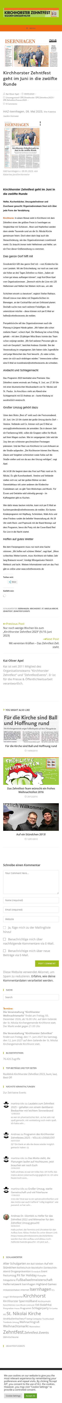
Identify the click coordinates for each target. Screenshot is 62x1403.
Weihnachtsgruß (29, 1322)
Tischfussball (48, 1318)
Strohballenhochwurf (14, 1318)
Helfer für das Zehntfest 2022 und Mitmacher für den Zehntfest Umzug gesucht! (32, 1219)
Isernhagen (23, 608)
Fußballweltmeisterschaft (34, 1280)
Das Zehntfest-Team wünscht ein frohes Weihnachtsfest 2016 (31, 790)
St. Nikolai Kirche (50, 608)
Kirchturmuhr (44, 1301)
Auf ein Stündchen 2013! (31, 834)
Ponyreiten (8, 1308)
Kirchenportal (16, 1296)
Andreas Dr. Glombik (22, 1215)
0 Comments (11, 104)
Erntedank (36, 1271)
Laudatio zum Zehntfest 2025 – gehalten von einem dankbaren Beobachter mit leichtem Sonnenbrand (32, 1107)
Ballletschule (24, 1267)
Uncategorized (12, 97)
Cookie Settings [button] (13, 1395)
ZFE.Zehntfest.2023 (44, 97)
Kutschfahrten (9, 1305)
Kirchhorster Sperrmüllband (20, 1301)
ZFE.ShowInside (27, 97)
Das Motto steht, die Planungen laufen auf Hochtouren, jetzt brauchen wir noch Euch (32, 1162)
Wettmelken (34, 1326)
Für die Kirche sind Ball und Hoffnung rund (31, 746)
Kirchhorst (35, 608)
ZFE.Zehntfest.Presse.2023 (15, 100)
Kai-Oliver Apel (12, 94)
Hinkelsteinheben (11, 1289)
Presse (17, 1308)
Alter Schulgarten (14, 1263)
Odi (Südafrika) (43, 1304)
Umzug (15, 1322)
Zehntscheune (10, 1337)
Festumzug (9, 1275)
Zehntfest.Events (22, 611)
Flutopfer (41, 1275)
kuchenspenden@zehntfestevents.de (20, 510)
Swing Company (34, 1318)
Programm (25, 1308)
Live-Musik (21, 1305)
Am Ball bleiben (35, 1263)
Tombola (7, 1322)
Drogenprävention (21, 1271)
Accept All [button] (30, 1395)
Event (44, 1271)
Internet (25, 1289)
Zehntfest (8, 611)
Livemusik (30, 1305)
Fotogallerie (9, 1280)
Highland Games (46, 1284)
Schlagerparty (40, 1308)
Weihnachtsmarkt (16, 1326)
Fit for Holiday (27, 1275)
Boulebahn (37, 1267)
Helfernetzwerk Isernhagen (19, 1284)
